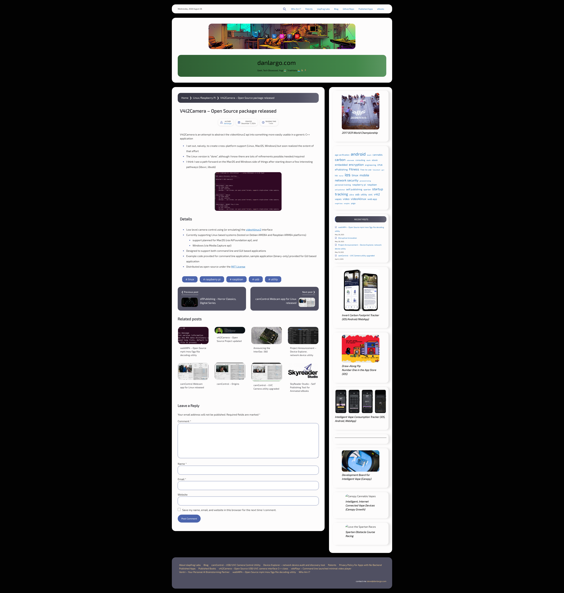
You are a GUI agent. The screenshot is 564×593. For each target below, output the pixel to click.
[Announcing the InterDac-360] (266, 335)
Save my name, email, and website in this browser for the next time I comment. (229, 510)
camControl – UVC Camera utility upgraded (356, 255)
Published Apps (366, 9)
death (368, 160)
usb (257, 279)
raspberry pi (213, 279)
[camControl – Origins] (230, 371)
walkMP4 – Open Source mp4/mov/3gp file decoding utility (193, 351)
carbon (340, 159)
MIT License (238, 266)
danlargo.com (276, 62)
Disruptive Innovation (347, 238)
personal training (343, 184)
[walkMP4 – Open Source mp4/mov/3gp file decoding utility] (193, 335)
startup (377, 189)
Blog (336, 9)
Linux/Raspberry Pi (204, 97)
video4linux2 (253, 229)
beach (369, 155)
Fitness (354, 169)
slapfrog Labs (323, 9)
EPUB (379, 165)
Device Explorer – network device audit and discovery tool (294, 564)
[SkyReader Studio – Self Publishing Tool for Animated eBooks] (303, 371)
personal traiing (365, 181)
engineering (370, 165)
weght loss (339, 203)
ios (347, 174)
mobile (364, 175)
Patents (309, 9)
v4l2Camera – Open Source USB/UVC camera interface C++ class (253, 568)
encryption (356, 164)
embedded (341, 164)
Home (184, 97)
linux (191, 279)
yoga (353, 203)
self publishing (354, 189)
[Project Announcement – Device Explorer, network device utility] (303, 335)
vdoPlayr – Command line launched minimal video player (321, 568)
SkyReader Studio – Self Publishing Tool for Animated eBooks (302, 387)
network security (346, 180)
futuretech (376, 170)
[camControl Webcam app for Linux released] (193, 371)
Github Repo (348, 9)
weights (347, 203)
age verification (342, 155)
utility (274, 279)
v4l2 (377, 194)
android (358, 153)
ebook (375, 160)
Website (183, 494)
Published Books (207, 568)
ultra (351, 194)
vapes (338, 199)
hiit (336, 175)
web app (372, 199)
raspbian (237, 279)
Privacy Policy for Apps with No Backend (360, 564)
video (346, 199)
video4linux (358, 199)
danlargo (227, 123)
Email (182, 479)
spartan (367, 189)
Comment (184, 421)
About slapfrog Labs (190, 564)
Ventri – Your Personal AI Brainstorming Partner (204, 572)
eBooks (380, 9)
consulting (360, 160)
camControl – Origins (228, 383)
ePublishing (341, 169)
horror (341, 176)
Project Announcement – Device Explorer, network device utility (303, 351)
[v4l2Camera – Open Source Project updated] (230, 330)
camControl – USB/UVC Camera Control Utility (235, 564)
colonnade (350, 160)
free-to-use (365, 169)
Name (182, 463)
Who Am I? (296, 9)
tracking (341, 194)
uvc (370, 194)
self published (340, 190)
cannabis (377, 154)
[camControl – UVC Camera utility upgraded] (266, 372)
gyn (383, 170)
